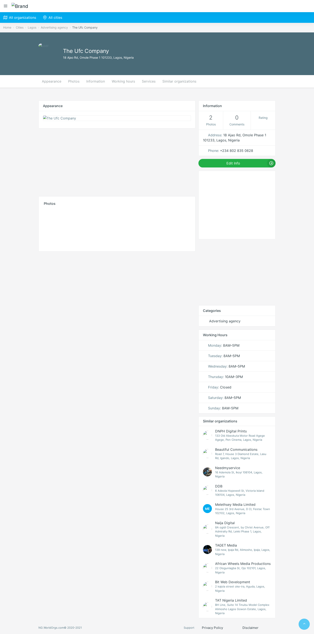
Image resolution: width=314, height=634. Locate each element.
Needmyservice (227, 468)
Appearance (51, 81)
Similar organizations (179, 81)
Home (7, 27)
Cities (19, 27)
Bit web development (232, 582)
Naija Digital (225, 523)
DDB (218, 486)
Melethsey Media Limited (235, 504)
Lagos (32, 27)
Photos (73, 81)
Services (149, 81)
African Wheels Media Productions (243, 563)
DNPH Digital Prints (231, 431)
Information (95, 81)
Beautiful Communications (236, 449)
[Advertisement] (116, 161)
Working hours (123, 81)
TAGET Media (226, 545)
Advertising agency (54, 27)
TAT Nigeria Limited (231, 600)
